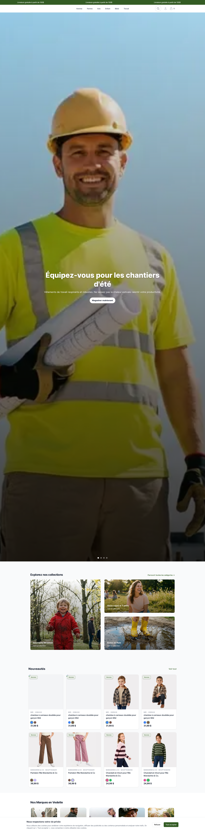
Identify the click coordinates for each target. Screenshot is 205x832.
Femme (90, 9)
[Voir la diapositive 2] (101, 558)
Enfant (107, 9)
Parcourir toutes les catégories (161, 575)
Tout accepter (171, 825)
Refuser (157, 825)
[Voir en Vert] (110, 780)
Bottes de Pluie (114, 643)
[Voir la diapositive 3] (104, 558)
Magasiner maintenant (102, 297)
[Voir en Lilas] (35, 780)
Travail (126, 9)
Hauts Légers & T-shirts (118, 605)
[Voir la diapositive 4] (106, 558)
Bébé (117, 9)
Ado (98, 9)
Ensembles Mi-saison (43, 643)
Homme (79, 9)
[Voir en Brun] (35, 722)
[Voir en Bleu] (31, 722)
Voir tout (173, 669)
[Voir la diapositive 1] (98, 558)
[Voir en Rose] (107, 780)
